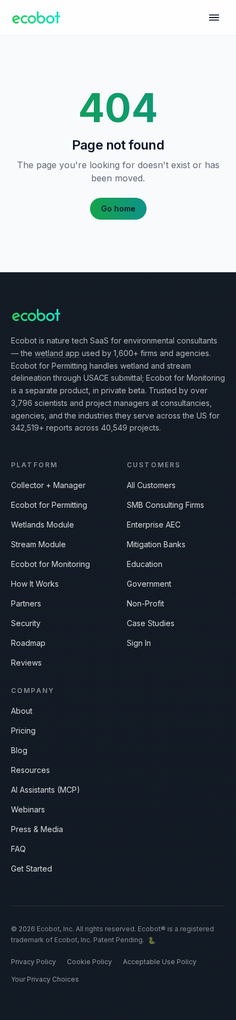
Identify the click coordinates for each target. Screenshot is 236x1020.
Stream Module (38, 544)
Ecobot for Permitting (49, 504)
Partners (26, 603)
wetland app (57, 353)
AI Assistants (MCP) (45, 789)
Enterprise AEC (154, 524)
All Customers (151, 485)
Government (149, 583)
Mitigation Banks (156, 544)
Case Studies (151, 623)
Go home (118, 208)
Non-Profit (145, 603)
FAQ (18, 848)
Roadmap (28, 642)
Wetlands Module (42, 524)
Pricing (23, 730)
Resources (30, 770)
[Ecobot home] (36, 17)
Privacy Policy (33, 962)
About (21, 710)
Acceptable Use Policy (159, 962)
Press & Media (37, 829)
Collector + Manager (48, 485)
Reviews (26, 662)
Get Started (31, 868)
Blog (19, 750)
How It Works (35, 583)
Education (144, 564)
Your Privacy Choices (45, 979)
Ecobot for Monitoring (50, 564)
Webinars (28, 809)
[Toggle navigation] (214, 17)
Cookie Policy (89, 962)
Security (26, 623)
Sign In (139, 642)
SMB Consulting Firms (165, 504)
